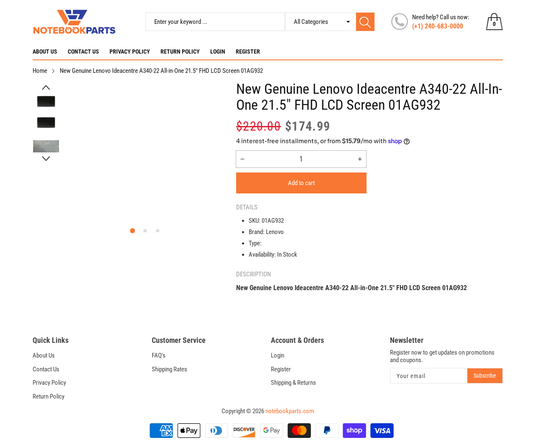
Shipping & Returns (293, 382)
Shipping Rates (169, 369)
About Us (45, 51)
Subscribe (485, 375)
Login (217, 51)
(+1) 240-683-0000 (437, 26)
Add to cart (301, 183)
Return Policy (180, 51)
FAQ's (159, 355)
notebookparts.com (289, 411)
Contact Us (83, 51)
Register (248, 51)
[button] (46, 87)
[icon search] (365, 22)
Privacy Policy (130, 51)
